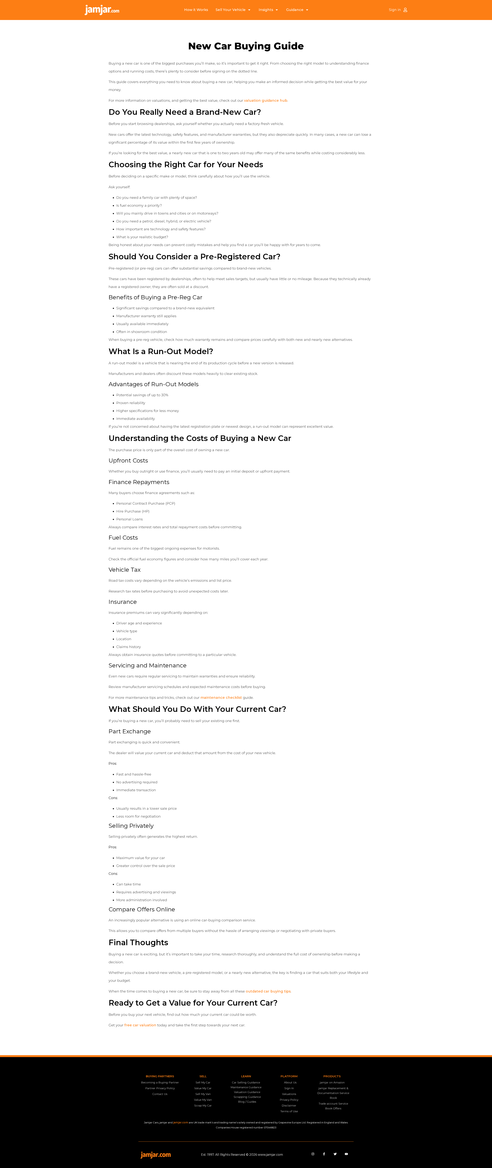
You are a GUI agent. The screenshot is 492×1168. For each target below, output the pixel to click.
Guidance (294, 10)
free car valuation (140, 1025)
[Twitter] (335, 1154)
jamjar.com (180, 1122)
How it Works (196, 10)
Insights (266, 10)
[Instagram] (312, 1154)
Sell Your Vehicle (231, 10)
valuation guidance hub (265, 100)
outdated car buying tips (268, 991)
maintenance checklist (221, 697)
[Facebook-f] (324, 1154)
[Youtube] (346, 1154)
